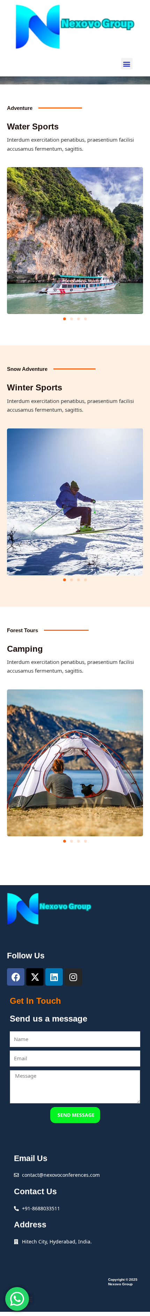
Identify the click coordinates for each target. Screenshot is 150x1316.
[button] (127, 63)
